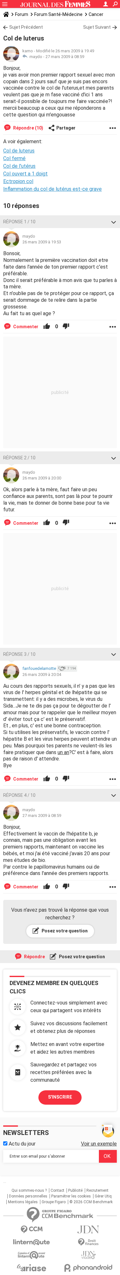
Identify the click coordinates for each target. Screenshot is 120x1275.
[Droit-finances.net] (88, 1242)
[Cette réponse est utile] (47, 326)
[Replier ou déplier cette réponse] (113, 222)
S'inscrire (60, 1097)
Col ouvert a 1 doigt (25, 174)
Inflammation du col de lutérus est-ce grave (52, 189)
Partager (66, 127)
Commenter (25, 326)
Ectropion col (18, 181)
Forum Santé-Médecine (58, 14)
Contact (57, 1190)
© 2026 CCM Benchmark (91, 1202)
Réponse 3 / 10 (19, 654)
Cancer (96, 14)
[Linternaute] (31, 1242)
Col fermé (14, 158)
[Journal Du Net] (88, 1230)
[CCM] (31, 1230)
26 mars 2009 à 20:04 (41, 674)
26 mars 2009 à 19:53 (41, 242)
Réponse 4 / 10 (19, 795)
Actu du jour (21, 1144)
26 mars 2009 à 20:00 (41, 478)
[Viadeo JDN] (88, 1255)
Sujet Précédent (26, 27)
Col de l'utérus (19, 166)
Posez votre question (64, 930)
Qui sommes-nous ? (29, 1190)
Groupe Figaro (54, 1202)
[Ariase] (31, 1267)
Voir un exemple (99, 1144)
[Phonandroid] (88, 1268)
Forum (21, 14)
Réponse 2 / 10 (19, 457)
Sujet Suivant (97, 27)
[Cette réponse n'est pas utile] (66, 326)
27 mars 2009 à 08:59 (64, 56)
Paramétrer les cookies (71, 1196)
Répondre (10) (27, 127)
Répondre (34, 956)
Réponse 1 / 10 (19, 221)
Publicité (75, 1190)
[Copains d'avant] (31, 1255)
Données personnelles (28, 1196)
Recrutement (97, 1190)
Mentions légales (23, 1202)
